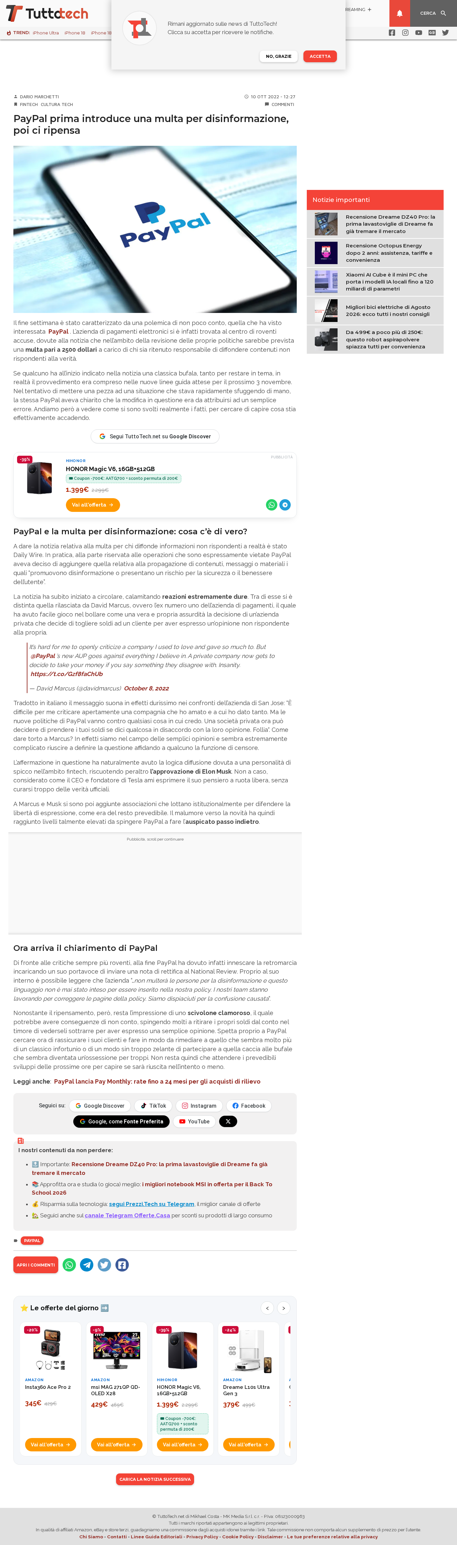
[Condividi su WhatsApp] (271, 505)
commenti (283, 104)
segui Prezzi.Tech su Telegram (151, 1204)
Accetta (320, 56)
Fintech (29, 104)
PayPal (59, 331)
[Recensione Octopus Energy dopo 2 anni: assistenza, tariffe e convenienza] (327, 252)
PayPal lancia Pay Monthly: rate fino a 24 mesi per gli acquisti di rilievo (157, 1081)
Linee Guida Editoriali (156, 1536)
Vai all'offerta (89, 505)
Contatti (117, 1536)
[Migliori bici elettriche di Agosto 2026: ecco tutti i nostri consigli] (327, 310)
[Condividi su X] (104, 1265)
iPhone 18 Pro (105, 32)
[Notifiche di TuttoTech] (399, 13)
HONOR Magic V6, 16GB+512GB (110, 468)
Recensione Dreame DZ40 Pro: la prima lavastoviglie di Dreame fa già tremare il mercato (390, 224)
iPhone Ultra (46, 32)
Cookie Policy (238, 1536)
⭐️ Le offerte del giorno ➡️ (64, 1308)
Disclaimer (270, 1536)
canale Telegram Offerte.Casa (127, 1215)
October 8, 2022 (146, 688)
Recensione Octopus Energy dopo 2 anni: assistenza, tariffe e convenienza (389, 252)
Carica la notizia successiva (155, 1479)
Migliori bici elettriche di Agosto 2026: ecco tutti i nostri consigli (388, 310)
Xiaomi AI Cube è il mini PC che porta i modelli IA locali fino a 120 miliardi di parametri (390, 281)
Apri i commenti (36, 1264)
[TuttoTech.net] (56, 13)
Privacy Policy (202, 1536)
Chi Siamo (91, 1536)
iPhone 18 (75, 32)
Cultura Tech (57, 104)
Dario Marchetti (39, 96)
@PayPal (42, 655)
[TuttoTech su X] (228, 1121)
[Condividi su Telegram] (285, 505)
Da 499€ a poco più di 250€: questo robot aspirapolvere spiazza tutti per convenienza (385, 339)
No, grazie (278, 56)
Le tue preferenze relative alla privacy (332, 1536)
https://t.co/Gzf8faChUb (66, 673)
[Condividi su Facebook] (122, 1265)
